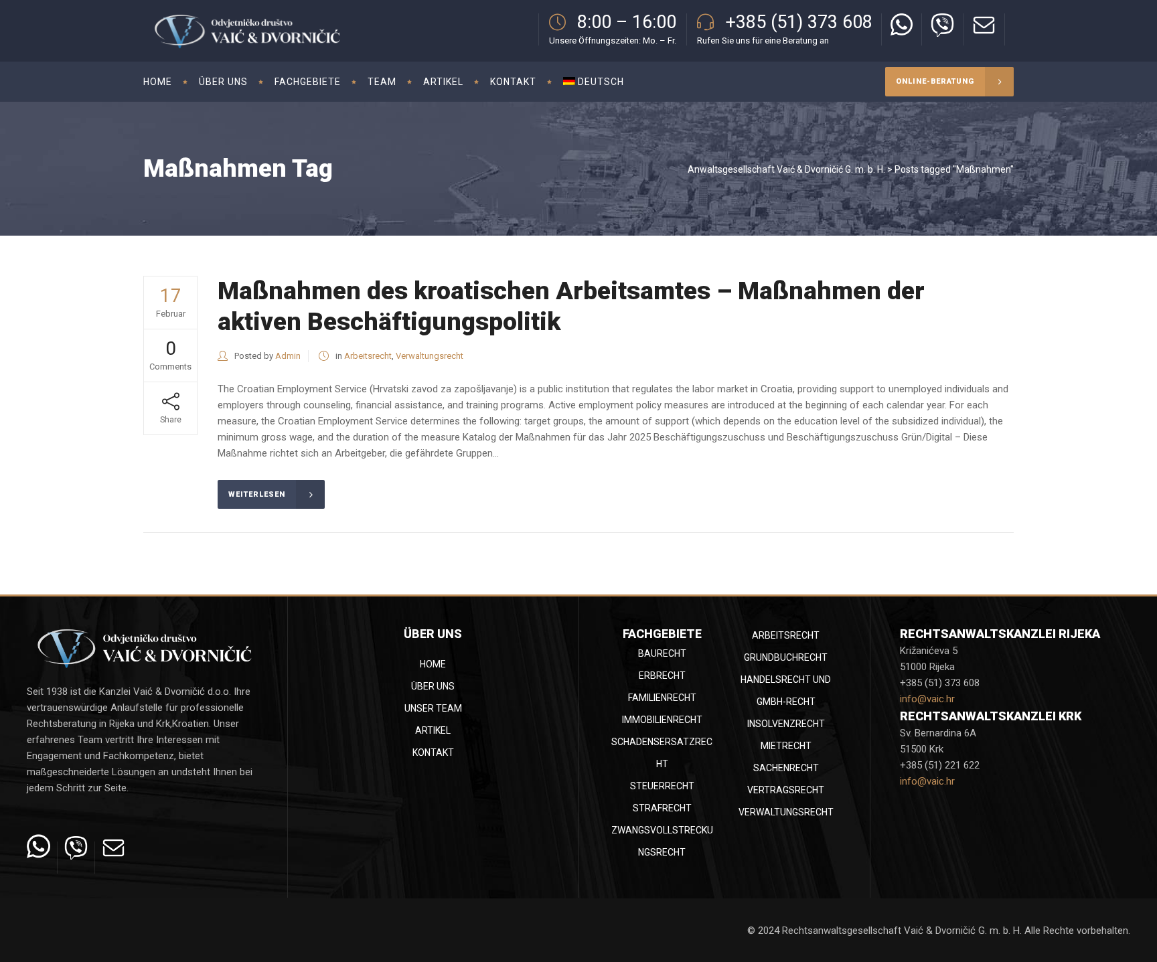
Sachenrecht (786, 768)
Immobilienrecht (662, 719)
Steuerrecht (662, 786)
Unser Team (433, 708)
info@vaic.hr (927, 699)
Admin (288, 356)
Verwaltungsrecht (429, 356)
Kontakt (433, 752)
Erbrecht (662, 675)
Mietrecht (786, 745)
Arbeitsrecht (368, 356)
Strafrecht (662, 808)
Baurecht (662, 653)
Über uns (433, 686)
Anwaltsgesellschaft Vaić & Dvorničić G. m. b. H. (786, 169)
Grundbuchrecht (786, 657)
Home (433, 664)
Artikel (433, 730)
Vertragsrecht (785, 790)
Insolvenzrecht (786, 723)
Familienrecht (662, 697)
